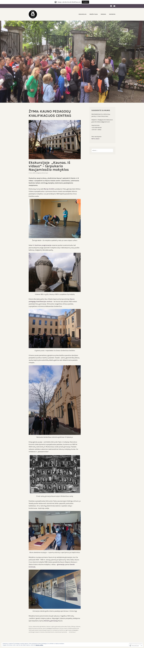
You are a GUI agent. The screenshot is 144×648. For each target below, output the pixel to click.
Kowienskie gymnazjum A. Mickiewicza (48, 630)
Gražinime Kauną (33, 628)
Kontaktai (112, 14)
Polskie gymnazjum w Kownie (36, 632)
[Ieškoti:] (102, 150)
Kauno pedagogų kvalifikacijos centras (53, 628)
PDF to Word (95, 139)
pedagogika (75, 630)
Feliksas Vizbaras (75, 626)
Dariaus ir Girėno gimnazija (53, 626)
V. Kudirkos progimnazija (42, 245)
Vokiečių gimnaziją (51, 621)
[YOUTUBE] (114, 6)
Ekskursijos (82, 14)
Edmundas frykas (66, 626)
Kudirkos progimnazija (65, 630)
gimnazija (60, 564)
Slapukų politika (39, 645)
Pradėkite (85, 2)
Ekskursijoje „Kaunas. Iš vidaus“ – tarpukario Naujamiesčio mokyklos (49, 166)
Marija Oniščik (49, 189)
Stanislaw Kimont (49, 632)
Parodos (103, 14)
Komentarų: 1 (72, 632)
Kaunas (40, 628)
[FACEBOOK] (111, 6)
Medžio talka (94, 14)
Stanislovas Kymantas (61, 632)
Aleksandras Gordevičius (39, 626)
